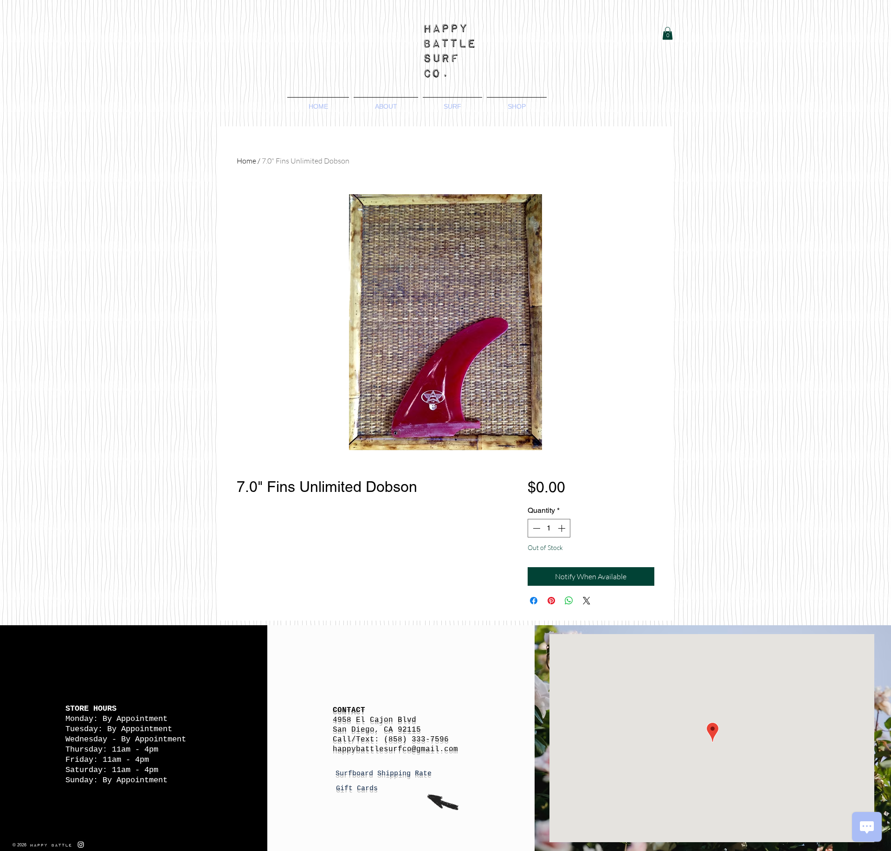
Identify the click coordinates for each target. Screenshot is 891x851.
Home (246, 160)
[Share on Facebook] (533, 600)
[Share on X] (586, 600)
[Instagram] (81, 844)
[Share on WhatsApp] (569, 600)
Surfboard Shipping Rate (386, 774)
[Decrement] (535, 528)
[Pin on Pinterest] (551, 600)
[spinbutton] (549, 528)
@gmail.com (435, 749)
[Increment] (562, 528)
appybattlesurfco (374, 749)
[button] (667, 33)
